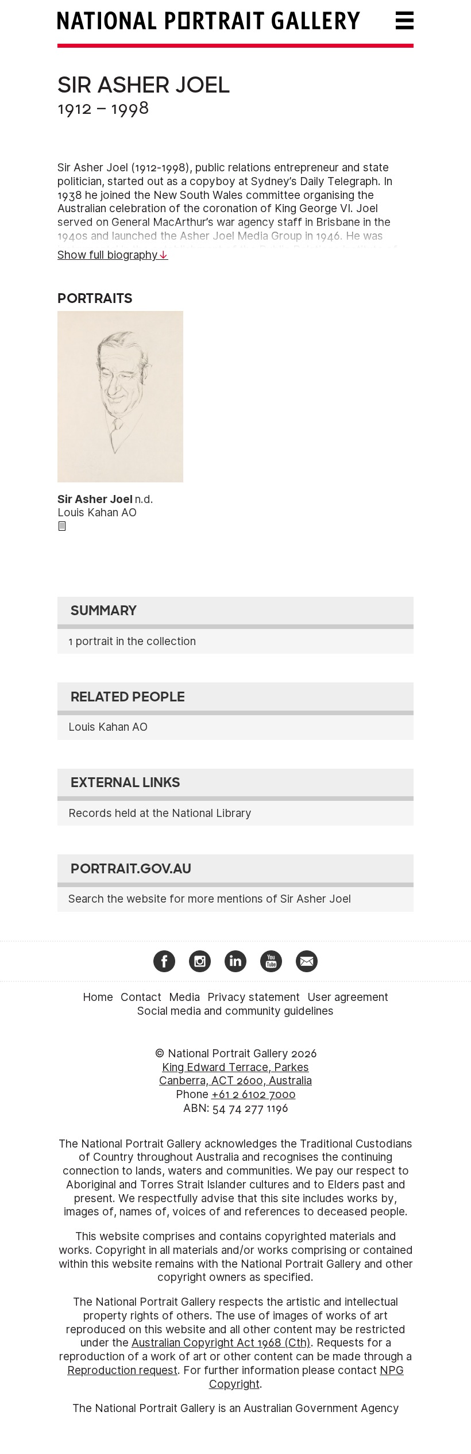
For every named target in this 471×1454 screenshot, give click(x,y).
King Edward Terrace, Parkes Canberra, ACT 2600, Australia (235, 1074)
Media (184, 997)
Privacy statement (253, 997)
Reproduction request (122, 1370)
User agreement (347, 997)
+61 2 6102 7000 (253, 1094)
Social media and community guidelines (235, 1011)
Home (98, 997)
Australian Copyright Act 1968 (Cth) (221, 1342)
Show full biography (107, 255)
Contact (141, 997)
